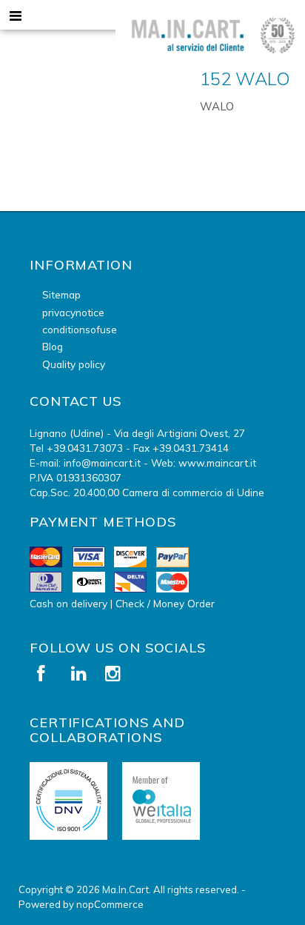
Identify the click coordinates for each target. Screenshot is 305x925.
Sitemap (61, 294)
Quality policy (73, 364)
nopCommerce (110, 904)
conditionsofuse (79, 329)
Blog (52, 346)
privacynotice (73, 312)
